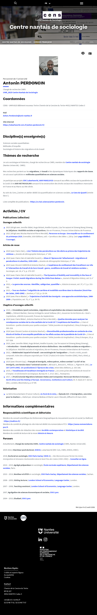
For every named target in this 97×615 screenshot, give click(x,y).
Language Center (61, 480)
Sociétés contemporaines (52, 430)
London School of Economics (41, 480)
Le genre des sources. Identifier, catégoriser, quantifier (36, 284)
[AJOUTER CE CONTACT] (90, 53)
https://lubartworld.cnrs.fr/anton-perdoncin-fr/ (23, 125)
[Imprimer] (83, 53)
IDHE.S (47, 456)
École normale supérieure (55, 465)
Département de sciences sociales (71, 474)
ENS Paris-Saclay (35, 456)
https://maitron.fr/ (12, 421)
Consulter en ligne (78, 459)
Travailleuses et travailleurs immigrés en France (33, 370)
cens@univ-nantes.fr (12, 599)
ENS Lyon (54, 492)
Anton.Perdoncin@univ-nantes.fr (17, 115)
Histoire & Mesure (45, 433)
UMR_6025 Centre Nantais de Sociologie (20, 92)
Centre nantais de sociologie (78, 162)
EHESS (38, 450)
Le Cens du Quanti (79, 192)
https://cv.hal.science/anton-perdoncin (47, 201)
